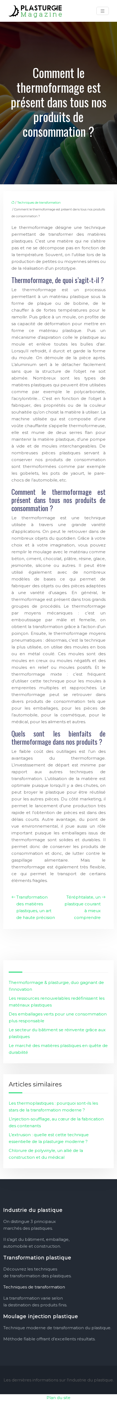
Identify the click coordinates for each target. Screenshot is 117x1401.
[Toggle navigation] (102, 11)
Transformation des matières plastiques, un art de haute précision (35, 907)
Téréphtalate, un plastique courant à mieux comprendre (82, 907)
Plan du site (58, 1397)
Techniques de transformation (39, 202)
